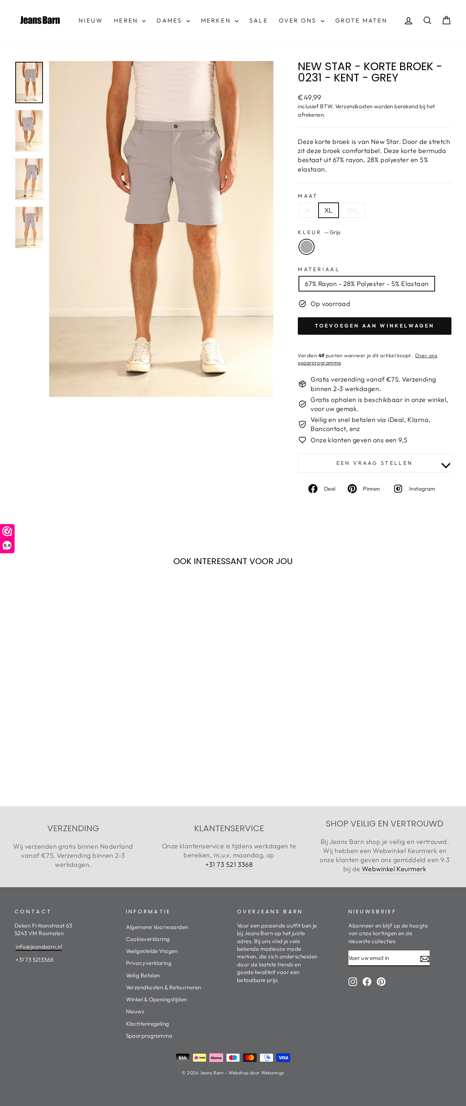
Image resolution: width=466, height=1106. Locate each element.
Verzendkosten (354, 106)
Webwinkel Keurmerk (394, 869)
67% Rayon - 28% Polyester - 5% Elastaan (367, 283)
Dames (170, 20)
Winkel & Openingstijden (156, 999)
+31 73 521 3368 (229, 864)
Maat (308, 196)
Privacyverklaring (149, 963)
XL (328, 210)
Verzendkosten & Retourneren (163, 987)
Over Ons (299, 20)
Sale (258, 20)
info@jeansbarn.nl (39, 946)
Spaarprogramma (149, 1035)
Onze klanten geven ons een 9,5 (359, 440)
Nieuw (91, 20)
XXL (353, 210)
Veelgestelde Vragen (152, 951)
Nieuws (135, 1011)
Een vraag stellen (374, 463)
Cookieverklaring (148, 939)
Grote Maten (361, 20)
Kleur (319, 232)
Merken (217, 20)
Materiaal (319, 269)
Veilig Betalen (143, 975)
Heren (127, 20)
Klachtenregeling (147, 1023)
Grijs (306, 247)
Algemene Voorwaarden (157, 927)
